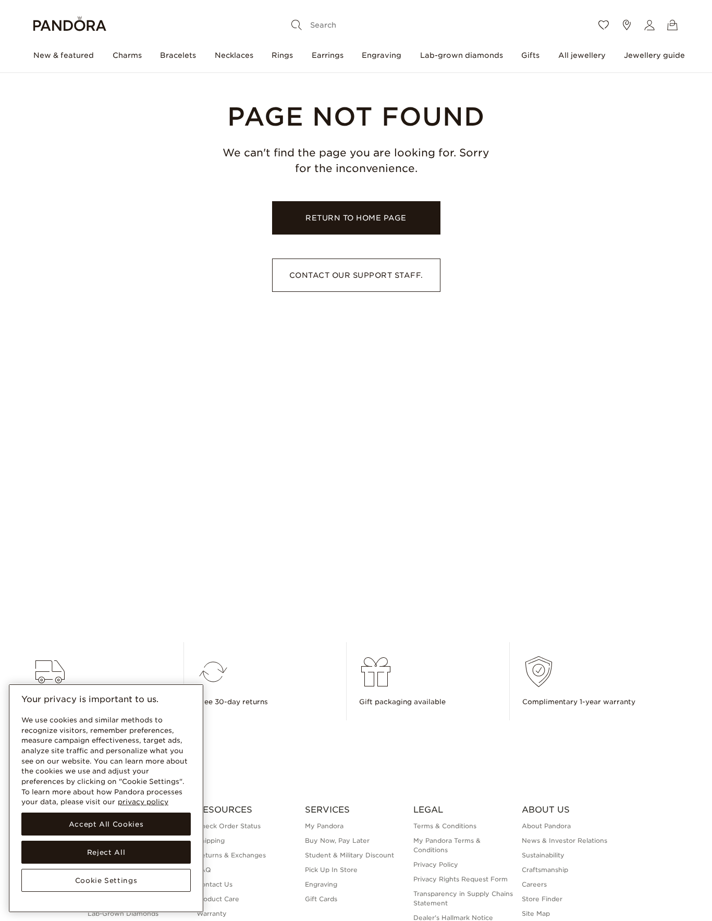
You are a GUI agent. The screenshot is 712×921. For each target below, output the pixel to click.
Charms (127, 55)
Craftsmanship (545, 870)
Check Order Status (229, 826)
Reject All (106, 852)
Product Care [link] (218, 899)
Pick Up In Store (331, 870)
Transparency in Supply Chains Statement (463, 898)
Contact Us (214, 884)
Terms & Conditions (444, 826)
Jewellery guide (654, 55)
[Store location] (626, 25)
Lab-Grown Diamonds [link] (123, 913)
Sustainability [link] (543, 855)
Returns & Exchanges (231, 855)
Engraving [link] (321, 884)
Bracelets (178, 55)
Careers (534, 884)
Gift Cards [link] (321, 899)
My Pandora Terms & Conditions (447, 845)
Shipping (211, 840)
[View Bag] (672, 25)
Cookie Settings (106, 880)
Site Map (536, 913)
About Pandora (546, 826)
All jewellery (582, 55)
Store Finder (542, 899)
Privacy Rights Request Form (460, 879)
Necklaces (234, 55)
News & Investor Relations (564, 840)
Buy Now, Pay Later (337, 840)
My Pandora (324, 826)
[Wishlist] (603, 25)
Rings (282, 55)
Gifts (530, 55)
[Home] (69, 25)
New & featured (63, 55)
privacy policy (143, 801)
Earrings (327, 55)
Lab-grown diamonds (461, 55)
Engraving (381, 55)
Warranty (212, 913)
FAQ (204, 870)
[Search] (296, 25)
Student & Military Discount (349, 855)
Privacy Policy (435, 864)
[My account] (649, 25)
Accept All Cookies (106, 824)
